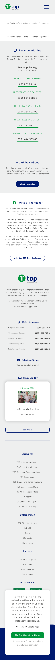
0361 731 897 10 (27, 125)
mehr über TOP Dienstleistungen (27, 258)
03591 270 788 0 (27, 98)
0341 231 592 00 (27, 111)
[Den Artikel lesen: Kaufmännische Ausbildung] (27, 397)
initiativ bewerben (27, 184)
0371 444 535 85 (27, 139)
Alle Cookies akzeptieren (27, 635)
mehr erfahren (27, 414)
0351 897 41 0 (27, 84)
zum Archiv (27, 429)
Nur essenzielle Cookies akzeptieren (28, 641)
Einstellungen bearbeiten (27, 644)
